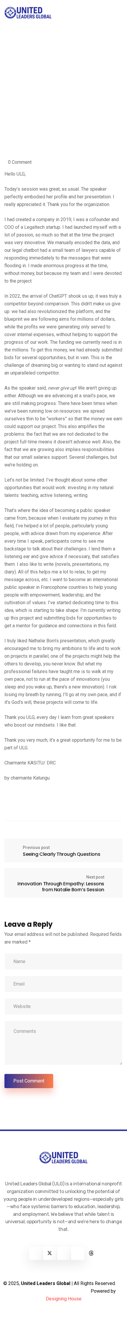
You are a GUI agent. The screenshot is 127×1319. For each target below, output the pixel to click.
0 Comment (20, 162)
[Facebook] (36, 1253)
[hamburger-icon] (117, 12)
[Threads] (91, 1253)
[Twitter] (49, 1253)
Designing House (64, 1299)
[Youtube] (77, 1253)
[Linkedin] (63, 1253)
